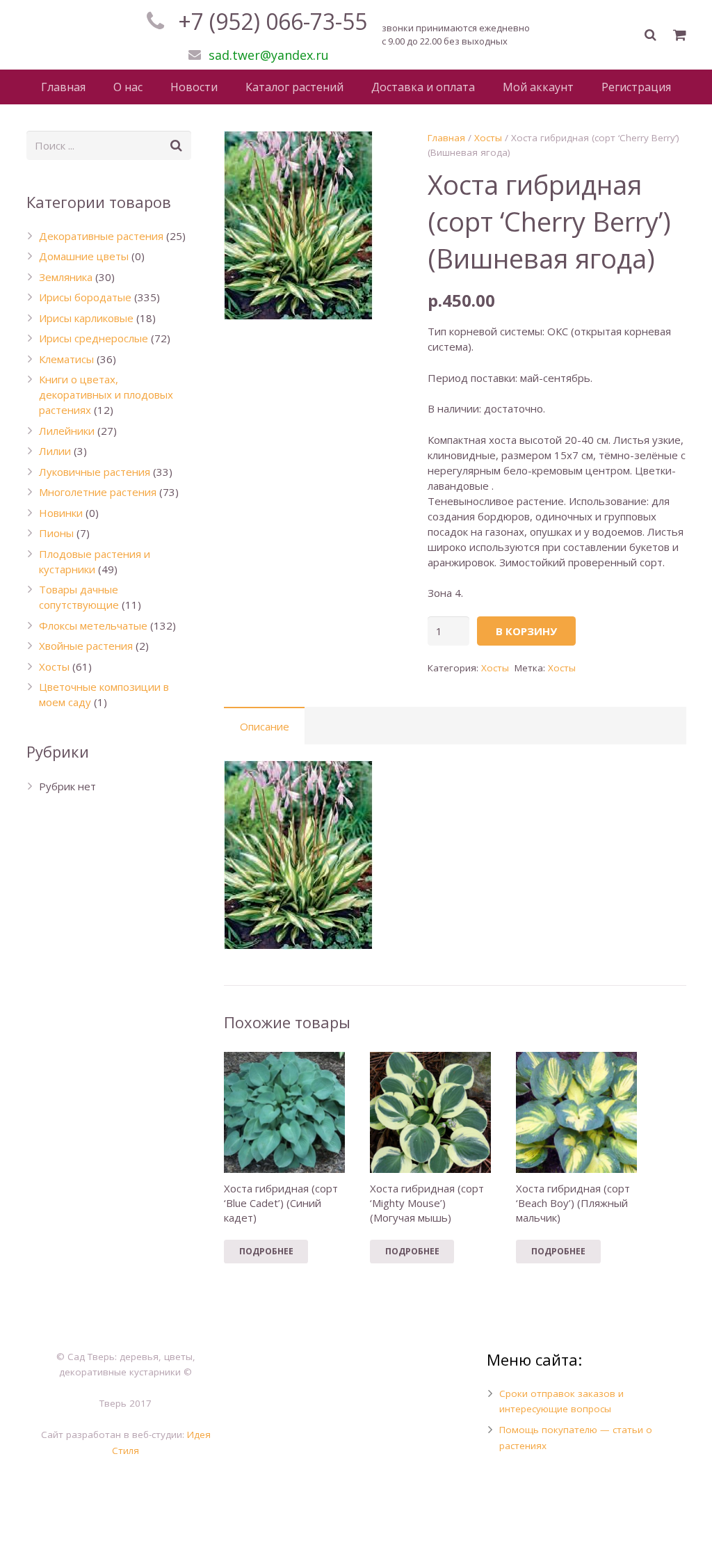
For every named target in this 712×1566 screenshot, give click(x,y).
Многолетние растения (97, 492)
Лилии (55, 451)
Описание (264, 726)
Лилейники (67, 431)
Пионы (56, 533)
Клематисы (66, 359)
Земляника (65, 277)
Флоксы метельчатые (93, 625)
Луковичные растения (94, 472)
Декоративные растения (101, 236)
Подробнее (266, 1251)
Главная (446, 137)
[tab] (264, 725)
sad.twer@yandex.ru (269, 55)
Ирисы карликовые (86, 318)
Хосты (488, 137)
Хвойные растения (86, 646)
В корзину (526, 631)
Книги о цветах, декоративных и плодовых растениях (106, 394)
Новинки (61, 513)
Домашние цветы (84, 256)
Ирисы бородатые (85, 297)
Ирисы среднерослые (93, 338)
